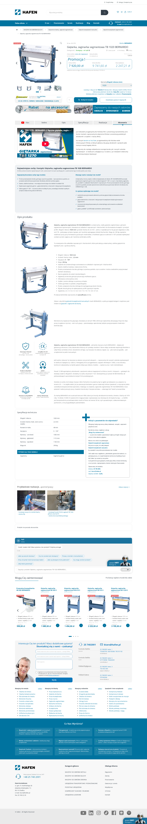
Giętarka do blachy (55, 694)
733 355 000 (104, 669)
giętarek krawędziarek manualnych (77, 301)
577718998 (103, 660)
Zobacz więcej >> (124, 487)
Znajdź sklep (109, 2)
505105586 (111, 651)
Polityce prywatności (53, 675)
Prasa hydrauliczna (55, 692)
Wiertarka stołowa (25, 706)
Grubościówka (83, 692)
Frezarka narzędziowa (26, 704)
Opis (64, 122)
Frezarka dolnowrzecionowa (88, 704)
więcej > (59, 97)
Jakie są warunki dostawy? (26, 556)
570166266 (103, 677)
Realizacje (79, 23)
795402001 (111, 660)
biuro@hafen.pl (127, 24)
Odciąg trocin (83, 701)
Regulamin (108, 772)
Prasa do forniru (84, 713)
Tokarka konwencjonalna (27, 694)
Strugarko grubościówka (87, 694)
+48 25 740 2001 (126, 22)
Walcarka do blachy (55, 704)
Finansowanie (59, 23)
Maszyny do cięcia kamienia (118, 701)
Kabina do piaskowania (116, 704)
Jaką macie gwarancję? (25, 564)
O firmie (107, 791)
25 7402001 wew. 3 (106, 667)
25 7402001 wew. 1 (106, 649)
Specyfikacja (83, 122)
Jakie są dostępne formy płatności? (58, 560)
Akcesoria (122, 122)
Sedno (44, 122)
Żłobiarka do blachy (55, 713)
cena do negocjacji (81, 54)
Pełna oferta (20, 23)
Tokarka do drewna (85, 696)
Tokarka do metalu (25, 692)
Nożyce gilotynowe (55, 711)
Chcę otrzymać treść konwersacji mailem (31, 560)
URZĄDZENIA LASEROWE (73, 795)
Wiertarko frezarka (25, 699)
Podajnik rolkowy (114, 699)
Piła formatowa (84, 699)
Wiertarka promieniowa (26, 711)
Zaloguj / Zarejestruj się (125, 2)
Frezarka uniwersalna (26, 701)
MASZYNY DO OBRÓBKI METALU (75, 772)
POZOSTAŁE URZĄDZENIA (73, 787)
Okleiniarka (82, 711)
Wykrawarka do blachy (56, 716)
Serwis (70, 23)
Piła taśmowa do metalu (27, 696)
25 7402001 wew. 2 (106, 675)
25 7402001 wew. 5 (106, 658)
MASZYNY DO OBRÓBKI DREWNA (76, 780)
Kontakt (96, 23)
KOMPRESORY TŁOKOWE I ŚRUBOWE (77, 791)
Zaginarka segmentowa (56, 701)
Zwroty (107, 776)
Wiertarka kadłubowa (26, 708)
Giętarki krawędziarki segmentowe (113, 30)
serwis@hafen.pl (104, 662)
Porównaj (121, 50)
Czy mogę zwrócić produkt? (82, 560)
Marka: (126, 43)
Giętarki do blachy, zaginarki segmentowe (60, 30)
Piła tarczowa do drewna (87, 706)
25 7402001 (90, 644)
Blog (88, 23)
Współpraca (109, 787)
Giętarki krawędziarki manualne (88, 30)
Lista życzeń (111, 50)
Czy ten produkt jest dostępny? (48, 556)
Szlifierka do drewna (85, 716)
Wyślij (54, 680)
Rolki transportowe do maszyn (119, 696)
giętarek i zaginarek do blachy (71, 304)
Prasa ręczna (53, 699)
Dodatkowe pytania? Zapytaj (115, 100)
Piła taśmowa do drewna (87, 708)
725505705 (103, 651)
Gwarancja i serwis (111, 783)
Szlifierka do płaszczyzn (26, 713)
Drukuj (130, 50)
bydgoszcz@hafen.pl (104, 670)
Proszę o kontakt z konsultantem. (72, 556)
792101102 (118, 651)
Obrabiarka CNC (24, 716)
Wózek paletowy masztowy (117, 708)
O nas (47, 23)
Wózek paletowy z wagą (116, 711)
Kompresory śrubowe (116, 694)
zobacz (40, 688)
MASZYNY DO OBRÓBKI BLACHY (33, 30)
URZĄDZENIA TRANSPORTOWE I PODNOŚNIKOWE (81, 783)
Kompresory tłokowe (115, 692)
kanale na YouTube (90, 140)
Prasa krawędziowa (55, 696)
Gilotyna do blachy (55, 706)
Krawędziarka (53, 708)
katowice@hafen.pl (104, 679)
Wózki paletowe (114, 706)
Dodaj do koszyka (87, 100)
